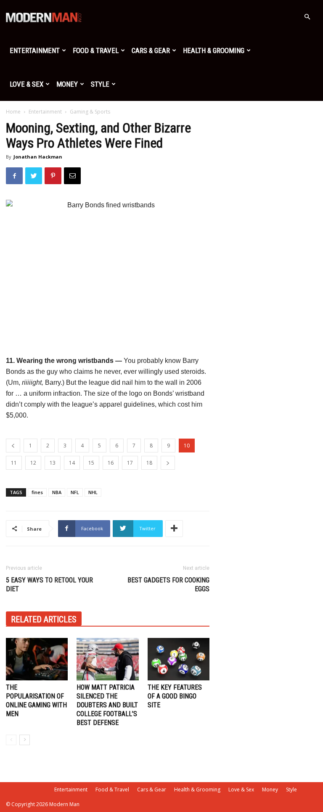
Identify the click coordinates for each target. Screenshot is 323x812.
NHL (93, 492)
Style (100, 84)
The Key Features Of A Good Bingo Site (175, 696)
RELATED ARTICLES (44, 619)
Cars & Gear (151, 50)
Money (67, 84)
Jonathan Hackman (37, 156)
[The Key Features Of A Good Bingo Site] (178, 659)
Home (13, 111)
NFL (75, 492)
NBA (56, 492)
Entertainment (35, 50)
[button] (307, 17)
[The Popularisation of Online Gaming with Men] (37, 659)
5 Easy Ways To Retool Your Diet (49, 584)
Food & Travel (96, 50)
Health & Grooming (213, 50)
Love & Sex (26, 84)
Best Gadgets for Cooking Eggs (168, 584)
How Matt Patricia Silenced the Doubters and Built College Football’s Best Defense (107, 705)
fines (37, 492)
